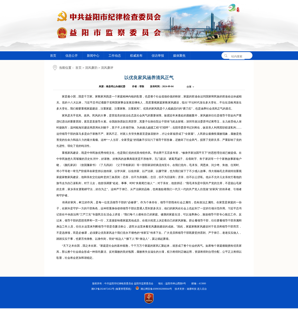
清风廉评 (107, 67)
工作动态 (114, 55)
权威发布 (136, 55)
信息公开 (71, 55)
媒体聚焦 (179, 55)
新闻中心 (93, 55)
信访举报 (158, 55)
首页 (53, 55)
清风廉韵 (91, 67)
